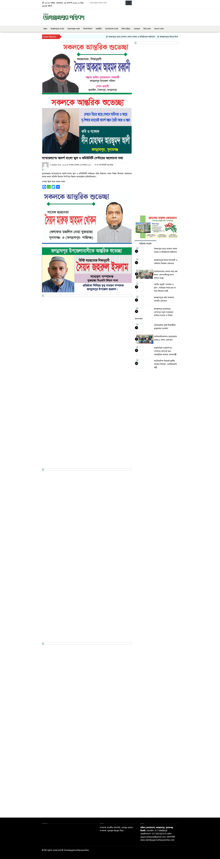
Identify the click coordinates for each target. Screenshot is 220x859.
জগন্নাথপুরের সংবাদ (57, 29)
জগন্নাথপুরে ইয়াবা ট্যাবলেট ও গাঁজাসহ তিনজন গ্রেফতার (167, 36)
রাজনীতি (99, 29)
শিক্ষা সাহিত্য (126, 29)
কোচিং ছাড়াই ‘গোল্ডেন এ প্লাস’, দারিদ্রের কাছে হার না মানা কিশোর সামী (165, 287)
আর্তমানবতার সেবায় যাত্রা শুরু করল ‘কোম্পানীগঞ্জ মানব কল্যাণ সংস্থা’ (165, 274)
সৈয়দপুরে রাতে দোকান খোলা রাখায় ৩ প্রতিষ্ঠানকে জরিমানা (117, 36)
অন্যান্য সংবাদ (159, 29)
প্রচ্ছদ (45, 29)
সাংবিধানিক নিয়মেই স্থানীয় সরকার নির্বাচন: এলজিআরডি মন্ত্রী (165, 364)
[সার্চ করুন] (128, 3)
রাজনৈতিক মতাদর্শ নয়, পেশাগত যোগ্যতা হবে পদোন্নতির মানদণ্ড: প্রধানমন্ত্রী (165, 351)
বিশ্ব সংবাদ (147, 29)
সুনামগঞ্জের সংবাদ (74, 29)
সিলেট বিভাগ (87, 29)
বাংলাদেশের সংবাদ (111, 29)
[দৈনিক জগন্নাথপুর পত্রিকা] (63, 16)
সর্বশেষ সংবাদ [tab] (145, 243)
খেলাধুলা (137, 29)
